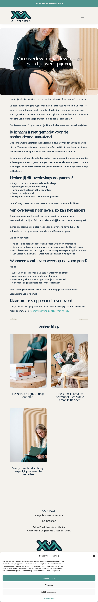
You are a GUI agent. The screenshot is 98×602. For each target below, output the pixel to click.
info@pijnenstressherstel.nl (49, 515)
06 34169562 (49, 521)
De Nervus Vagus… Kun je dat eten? (28, 395)
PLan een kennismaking (48, 3)
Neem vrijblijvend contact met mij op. (49, 310)
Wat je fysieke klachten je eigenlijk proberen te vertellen (28, 471)
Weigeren (49, 585)
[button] (94, 556)
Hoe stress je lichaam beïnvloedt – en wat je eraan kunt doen (70, 397)
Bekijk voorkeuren (49, 592)
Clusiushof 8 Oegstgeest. (40, 530)
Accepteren (49, 578)
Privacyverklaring (49, 598)
